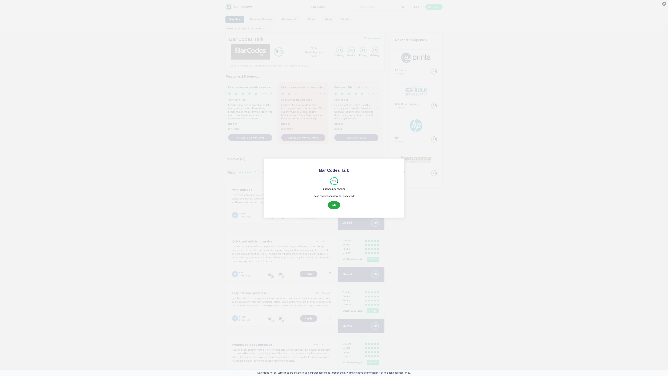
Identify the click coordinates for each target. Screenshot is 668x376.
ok (334, 205)
